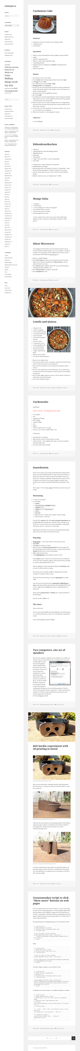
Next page (73, 1038)
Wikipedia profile (8, 55)
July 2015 (7, 246)
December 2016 (8, 213)
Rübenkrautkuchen (9, 37)
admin (6, 131)
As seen (7, 65)
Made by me (9, 70)
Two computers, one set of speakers (49, 651)
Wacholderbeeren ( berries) (45, 505)
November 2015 (8, 237)
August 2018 (7, 192)
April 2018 (7, 199)
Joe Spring (7, 127)
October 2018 (8, 189)
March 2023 (7, 156)
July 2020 (7, 180)
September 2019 (8, 182)
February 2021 (8, 168)
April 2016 (7, 225)
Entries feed (7, 288)
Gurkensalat (40, 401)
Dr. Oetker (50, 488)
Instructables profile (9, 53)
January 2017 (8, 211)
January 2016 (8, 232)
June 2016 (7, 222)
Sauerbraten (40, 467)
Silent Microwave (8, 41)
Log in (6, 285)
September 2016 (8, 218)
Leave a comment (56, 130)
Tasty (16, 88)
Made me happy (8, 262)
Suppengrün (36, 541)
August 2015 (7, 244)
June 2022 (7, 161)
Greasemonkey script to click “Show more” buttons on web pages (51, 900)
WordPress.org (8, 292)
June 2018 (7, 194)
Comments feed (8, 290)
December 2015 (8, 234)
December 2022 (8, 159)
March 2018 (7, 201)
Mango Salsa (7, 39)
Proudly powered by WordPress (40, 1048)
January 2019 (8, 187)
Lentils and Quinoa (9, 44)
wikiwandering (8, 93)
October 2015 (8, 239)
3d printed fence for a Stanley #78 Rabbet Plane (11, 128)
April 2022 (7, 164)
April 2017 (7, 208)
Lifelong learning (11, 67)
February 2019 (8, 185)
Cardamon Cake (8, 34)
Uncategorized (11, 91)
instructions (52, 254)
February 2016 (8, 230)
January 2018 (8, 204)
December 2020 (8, 171)
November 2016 (8, 215)
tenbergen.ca (10, 6)
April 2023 (7, 154)
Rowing (11, 88)
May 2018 (7, 197)
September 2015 (8, 241)
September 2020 (8, 175)
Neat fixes (7, 88)
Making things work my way (11, 82)
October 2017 (8, 206)
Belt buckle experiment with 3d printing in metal (50, 747)
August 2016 (7, 220)
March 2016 (7, 227)
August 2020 (7, 178)
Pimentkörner (49, 509)
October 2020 (8, 173)
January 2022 (8, 166)
